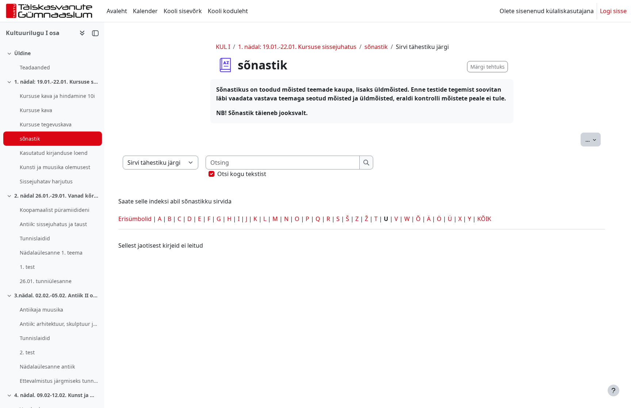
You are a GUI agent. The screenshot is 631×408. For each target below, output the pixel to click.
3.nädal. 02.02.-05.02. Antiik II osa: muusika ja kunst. (56, 295)
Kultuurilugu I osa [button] (33, 33)
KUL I (223, 47)
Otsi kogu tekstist (241, 174)
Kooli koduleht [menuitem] (228, 11)
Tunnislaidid (35, 238)
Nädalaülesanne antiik (47, 366)
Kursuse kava (36, 110)
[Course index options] (82, 33)
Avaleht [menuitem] (117, 11)
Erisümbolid (135, 219)
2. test (27, 352)
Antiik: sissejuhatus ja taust (53, 224)
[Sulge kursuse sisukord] (95, 33)
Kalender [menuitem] (145, 11)
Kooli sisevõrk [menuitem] (183, 11)
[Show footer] (613, 390)
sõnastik (30, 138)
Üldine (22, 53)
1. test (27, 266)
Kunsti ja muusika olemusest (55, 167)
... (593, 139)
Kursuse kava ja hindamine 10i (57, 95)
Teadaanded (35, 67)
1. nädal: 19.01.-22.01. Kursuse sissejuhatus (56, 81)
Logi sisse (613, 11)
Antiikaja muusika (41, 309)
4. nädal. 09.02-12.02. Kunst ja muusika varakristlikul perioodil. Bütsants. (56, 395)
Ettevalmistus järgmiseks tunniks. (59, 380)
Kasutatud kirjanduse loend (54, 152)
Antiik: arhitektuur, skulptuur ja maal (59, 323)
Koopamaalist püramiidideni (54, 209)
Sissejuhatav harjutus (46, 181)
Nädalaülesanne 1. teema (51, 252)
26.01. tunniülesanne (46, 281)
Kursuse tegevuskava (46, 124)
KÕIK (484, 219)
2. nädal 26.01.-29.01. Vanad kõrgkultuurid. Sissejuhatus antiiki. (56, 195)
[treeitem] (52, 60)
